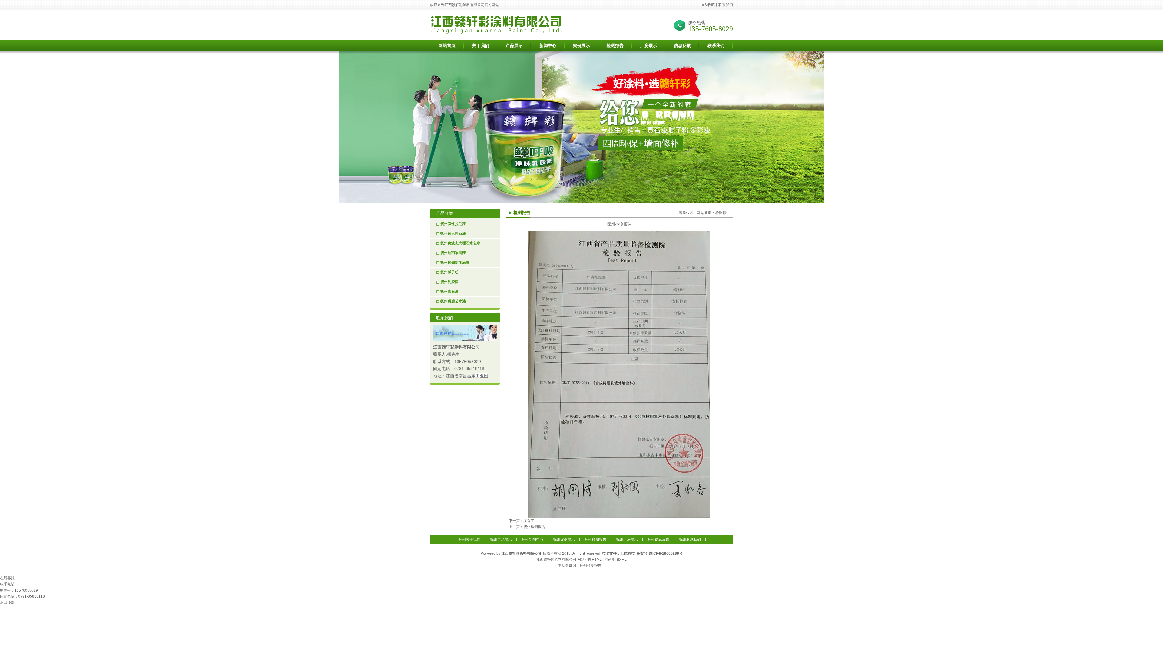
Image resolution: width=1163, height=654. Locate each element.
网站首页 (704, 213)
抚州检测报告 (534, 527)
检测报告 (722, 213)
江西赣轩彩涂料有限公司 (456, 347)
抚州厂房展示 (627, 539)
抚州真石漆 (449, 291)
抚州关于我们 (469, 539)
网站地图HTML (589, 559)
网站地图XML (616, 559)
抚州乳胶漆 (449, 282)
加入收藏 (707, 5)
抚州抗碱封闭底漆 (454, 262)
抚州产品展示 (501, 539)
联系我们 (725, 5)
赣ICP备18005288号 (666, 553)
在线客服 (7, 578)
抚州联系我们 (690, 539)
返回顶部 (7, 602)
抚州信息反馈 (658, 539)
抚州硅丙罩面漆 (453, 253)
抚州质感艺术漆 (453, 301)
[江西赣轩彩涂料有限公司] (496, 32)
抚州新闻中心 (532, 539)
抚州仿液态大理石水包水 (460, 243)
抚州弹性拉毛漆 (453, 224)
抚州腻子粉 (449, 272)
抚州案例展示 (564, 539)
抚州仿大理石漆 (453, 233)
